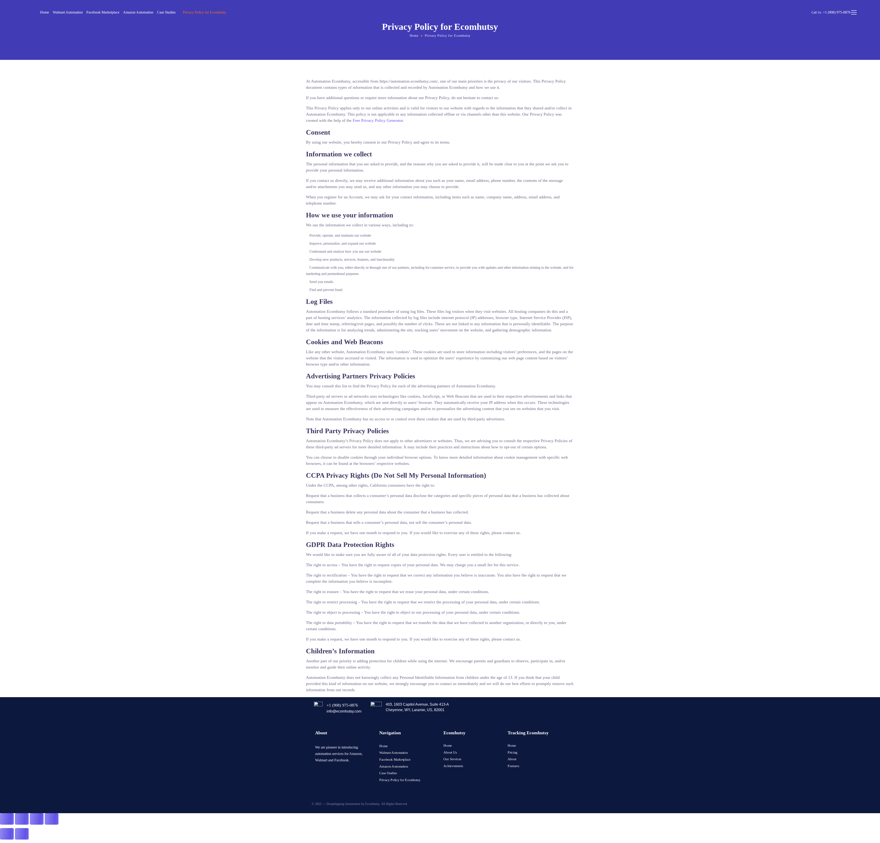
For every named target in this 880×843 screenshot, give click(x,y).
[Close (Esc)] (51, 819)
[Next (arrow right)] (22, 834)
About (512, 759)
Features (513, 766)
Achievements (453, 766)
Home (44, 12)
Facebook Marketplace (102, 12)
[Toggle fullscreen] (22, 819)
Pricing (512, 752)
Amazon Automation (138, 12)
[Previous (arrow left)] (7, 834)
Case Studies (166, 12)
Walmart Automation (68, 12)
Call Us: (830, 12)
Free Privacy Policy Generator (378, 120)
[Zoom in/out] (7, 819)
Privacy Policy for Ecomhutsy (204, 12)
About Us (450, 752)
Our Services (452, 759)
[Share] (37, 819)
